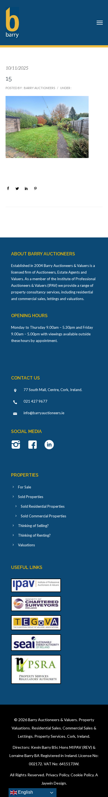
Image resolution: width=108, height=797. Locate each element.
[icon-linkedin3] (49, 445)
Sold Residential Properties (43, 506)
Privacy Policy (57, 774)
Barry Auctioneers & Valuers (52, 719)
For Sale (24, 487)
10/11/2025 (17, 67)
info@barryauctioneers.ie (44, 413)
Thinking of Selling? (33, 525)
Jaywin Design (53, 783)
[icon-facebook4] (34, 445)
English (25, 792)
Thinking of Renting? (34, 535)
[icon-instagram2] (17, 445)
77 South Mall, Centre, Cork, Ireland (52, 389)
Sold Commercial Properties (43, 516)
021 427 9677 (35, 401)
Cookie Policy (82, 774)
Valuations (26, 545)
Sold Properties (30, 496)
